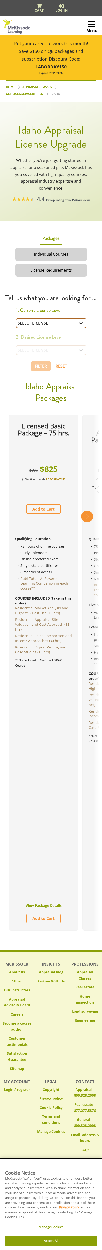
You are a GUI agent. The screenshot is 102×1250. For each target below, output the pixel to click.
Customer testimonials (17, 1041)
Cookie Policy (51, 1107)
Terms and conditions (51, 1119)
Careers (17, 1014)
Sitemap (17, 1068)
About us (17, 972)
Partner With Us (51, 981)
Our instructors (17, 990)
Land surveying (85, 1011)
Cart (39, 10)
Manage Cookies (51, 1131)
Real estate (85, 987)
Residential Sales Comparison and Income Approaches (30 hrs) (43, 638)
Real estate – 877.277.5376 (85, 1107)
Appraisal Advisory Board (17, 1002)
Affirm (17, 981)
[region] (51, 1204)
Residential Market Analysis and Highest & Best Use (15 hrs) (41, 610)
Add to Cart (43, 509)
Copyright (51, 1089)
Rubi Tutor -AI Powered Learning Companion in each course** (44, 583)
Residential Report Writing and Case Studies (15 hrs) (40, 649)
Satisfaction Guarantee (17, 1056)
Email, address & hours (85, 1137)
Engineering (85, 1020)
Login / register (17, 1089)
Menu (91, 30)
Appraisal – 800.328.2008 (85, 1092)
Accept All (51, 1240)
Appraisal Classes (85, 975)
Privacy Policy (69, 1207)
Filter (41, 366)
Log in (61, 10)
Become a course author (16, 1026)
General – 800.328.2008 (85, 1122)
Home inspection (85, 999)
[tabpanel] (51, 618)
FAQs (84, 1149)
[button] (87, 673)
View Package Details (44, 905)
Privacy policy (51, 1098)
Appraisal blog (51, 972)
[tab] (51, 238)
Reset (61, 366)
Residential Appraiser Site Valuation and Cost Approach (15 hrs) (42, 624)
